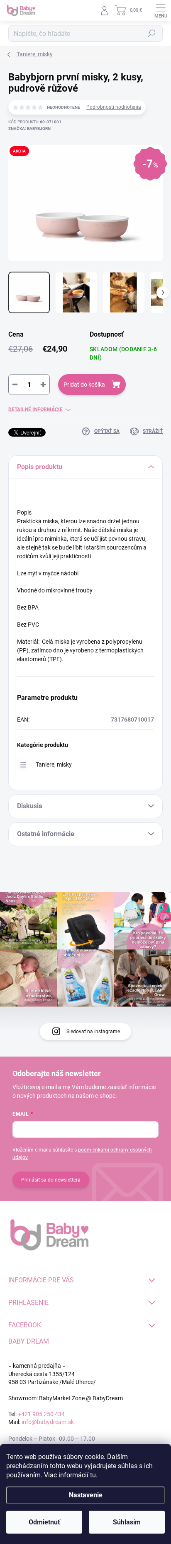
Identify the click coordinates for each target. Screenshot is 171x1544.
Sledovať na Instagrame (93, 1031)
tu (93, 1475)
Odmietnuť (44, 1522)
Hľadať (152, 33)
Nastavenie (86, 1495)
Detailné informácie (35, 409)
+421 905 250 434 (41, 1414)
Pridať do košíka (84, 384)
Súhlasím (127, 1522)
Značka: (29, 128)
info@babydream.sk (48, 1422)
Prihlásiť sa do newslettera (51, 1180)
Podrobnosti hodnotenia (113, 107)
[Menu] (160, 10)
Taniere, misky (54, 764)
